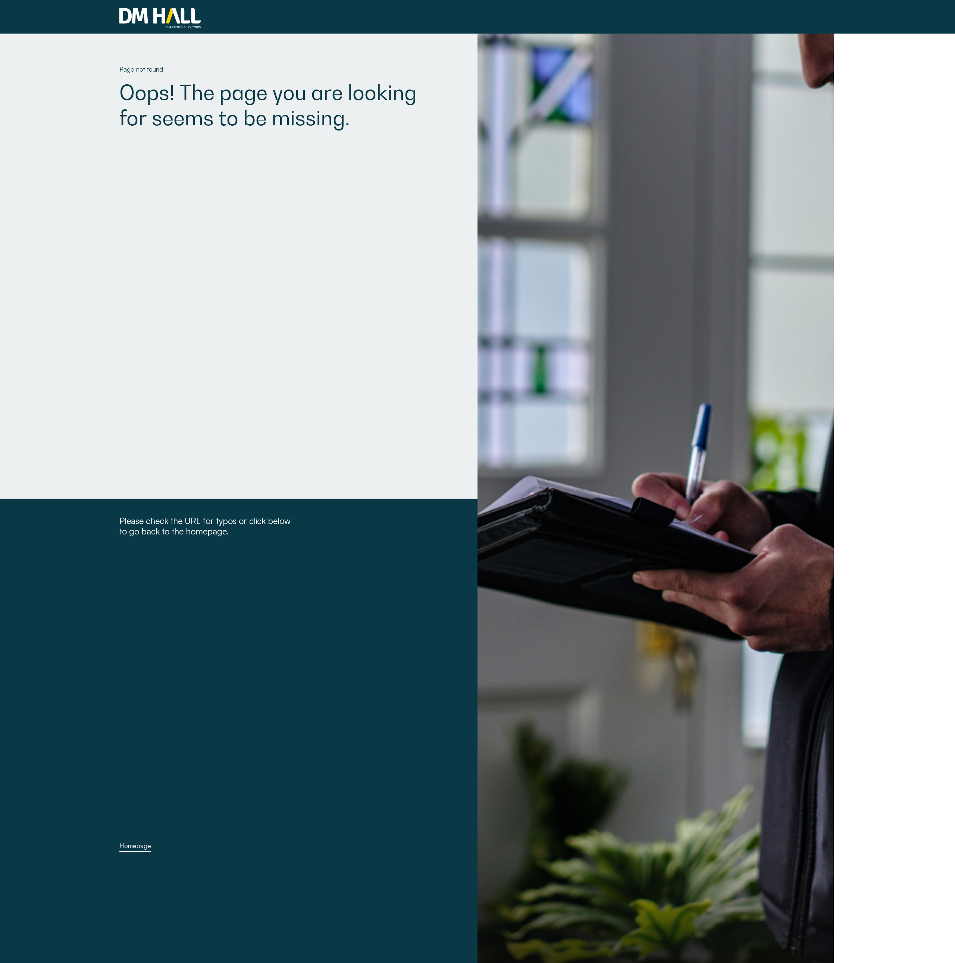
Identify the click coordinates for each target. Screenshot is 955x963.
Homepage (135, 846)
